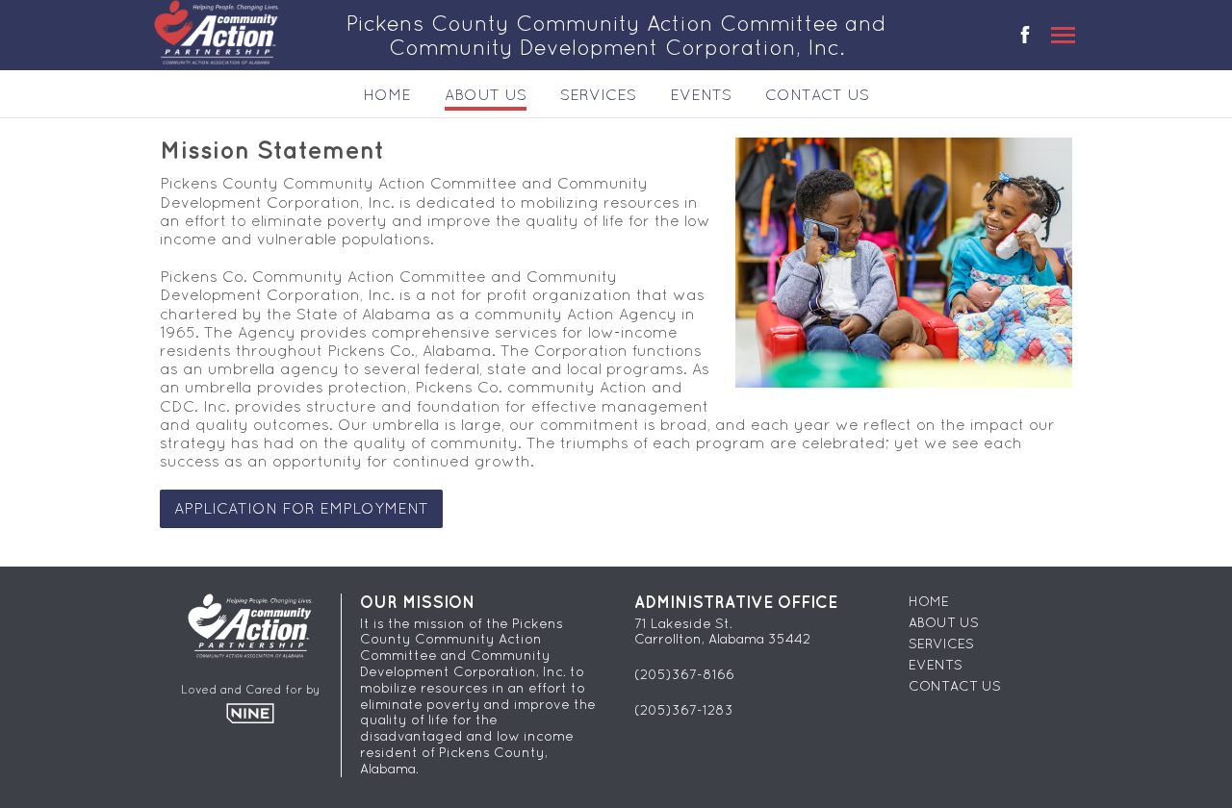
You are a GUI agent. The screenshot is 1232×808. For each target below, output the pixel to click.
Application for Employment (301, 508)
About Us (485, 94)
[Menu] (1063, 34)
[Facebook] (1025, 37)
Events (701, 94)
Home (387, 94)
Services (598, 94)
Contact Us (817, 94)
